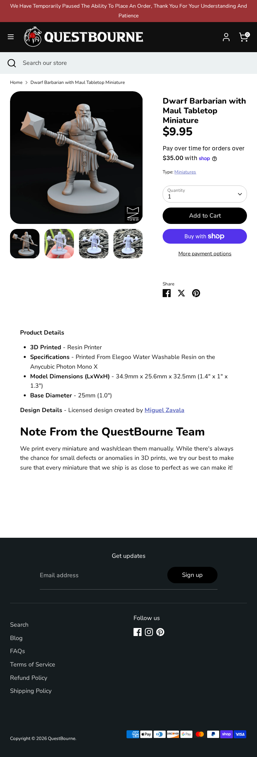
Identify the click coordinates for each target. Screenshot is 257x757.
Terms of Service (32, 664)
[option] (76, 160)
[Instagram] (149, 632)
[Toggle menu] (10, 37)
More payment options (205, 253)
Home (16, 82)
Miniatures (185, 172)
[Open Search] (11, 63)
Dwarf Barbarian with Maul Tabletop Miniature (77, 82)
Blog (16, 638)
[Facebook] (138, 632)
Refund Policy (28, 678)
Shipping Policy (31, 691)
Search (19, 625)
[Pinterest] (160, 632)
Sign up (192, 575)
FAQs (17, 651)
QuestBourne (61, 738)
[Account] (226, 35)
